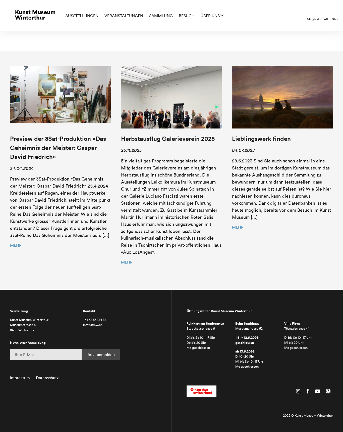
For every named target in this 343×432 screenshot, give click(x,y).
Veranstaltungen (123, 15)
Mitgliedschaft (317, 19)
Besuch (187, 15)
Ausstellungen (81, 15)
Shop (335, 19)
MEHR (16, 245)
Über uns (210, 15)
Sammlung (161, 15)
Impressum (20, 377)
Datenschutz (47, 377)
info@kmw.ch (92, 325)
